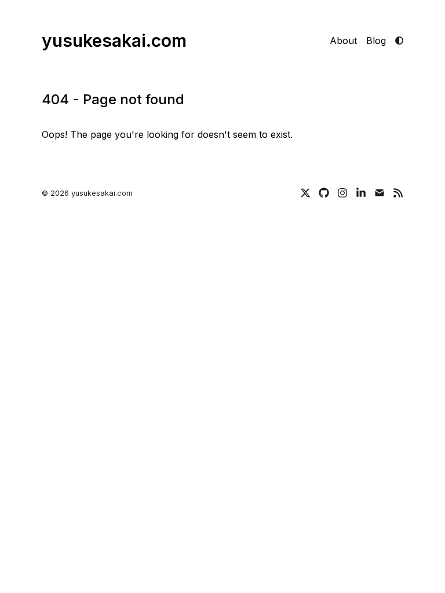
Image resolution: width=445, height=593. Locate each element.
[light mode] (399, 40)
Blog (376, 40)
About (343, 40)
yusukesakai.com (114, 40)
